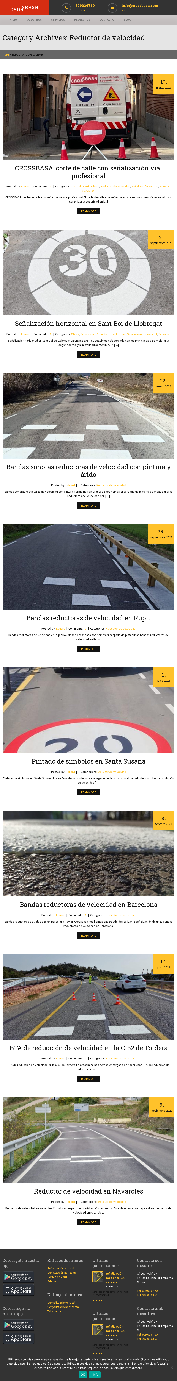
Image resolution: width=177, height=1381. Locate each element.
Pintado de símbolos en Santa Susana (88, 761)
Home (6, 54)
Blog (127, 20)
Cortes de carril (57, 1277)
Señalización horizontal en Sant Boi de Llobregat (88, 323)
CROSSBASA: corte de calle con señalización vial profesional (88, 172)
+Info (94, 1374)
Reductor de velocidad (115, 186)
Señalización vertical (145, 186)
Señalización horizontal (142, 334)
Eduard (25, 186)
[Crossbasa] (24, 10)
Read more (88, 211)
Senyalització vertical (61, 1302)
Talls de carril (55, 1311)
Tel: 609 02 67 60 (147, 1291)
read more (97, 1300)
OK (83, 1374)
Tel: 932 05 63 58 (147, 1295)
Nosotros (34, 20)
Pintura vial (88, 334)
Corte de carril (80, 186)
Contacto (107, 20)
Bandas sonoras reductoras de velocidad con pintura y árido (88, 470)
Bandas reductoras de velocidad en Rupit (88, 618)
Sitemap (52, 1281)
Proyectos (82, 20)
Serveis (165, 186)
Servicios (58, 20)
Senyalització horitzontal (63, 1307)
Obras (95, 186)
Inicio (13, 20)
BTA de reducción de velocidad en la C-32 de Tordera (88, 1048)
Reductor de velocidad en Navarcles (88, 1191)
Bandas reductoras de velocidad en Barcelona (89, 904)
